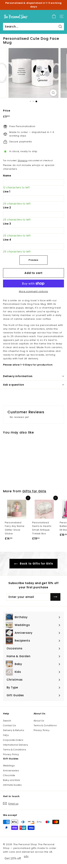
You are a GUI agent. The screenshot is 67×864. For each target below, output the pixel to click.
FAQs (6, 735)
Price (6, 110)
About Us (39, 720)
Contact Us (9, 725)
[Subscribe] (55, 597)
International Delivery (15, 744)
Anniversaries (11, 770)
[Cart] (54, 16)
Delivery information (18, 376)
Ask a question (13, 384)
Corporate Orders (13, 740)
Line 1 (6, 191)
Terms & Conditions (14, 749)
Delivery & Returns (13, 730)
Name (7, 175)
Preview (33, 260)
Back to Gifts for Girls (36, 563)
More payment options (33, 291)
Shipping (22, 160)
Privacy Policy (11, 754)
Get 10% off (13, 858)
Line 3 (7, 223)
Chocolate (9, 775)
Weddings (9, 765)
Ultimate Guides (12, 784)
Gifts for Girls (34, 491)
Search (7, 720)
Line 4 (7, 239)
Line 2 (7, 207)
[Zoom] (53, 92)
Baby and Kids (11, 780)
